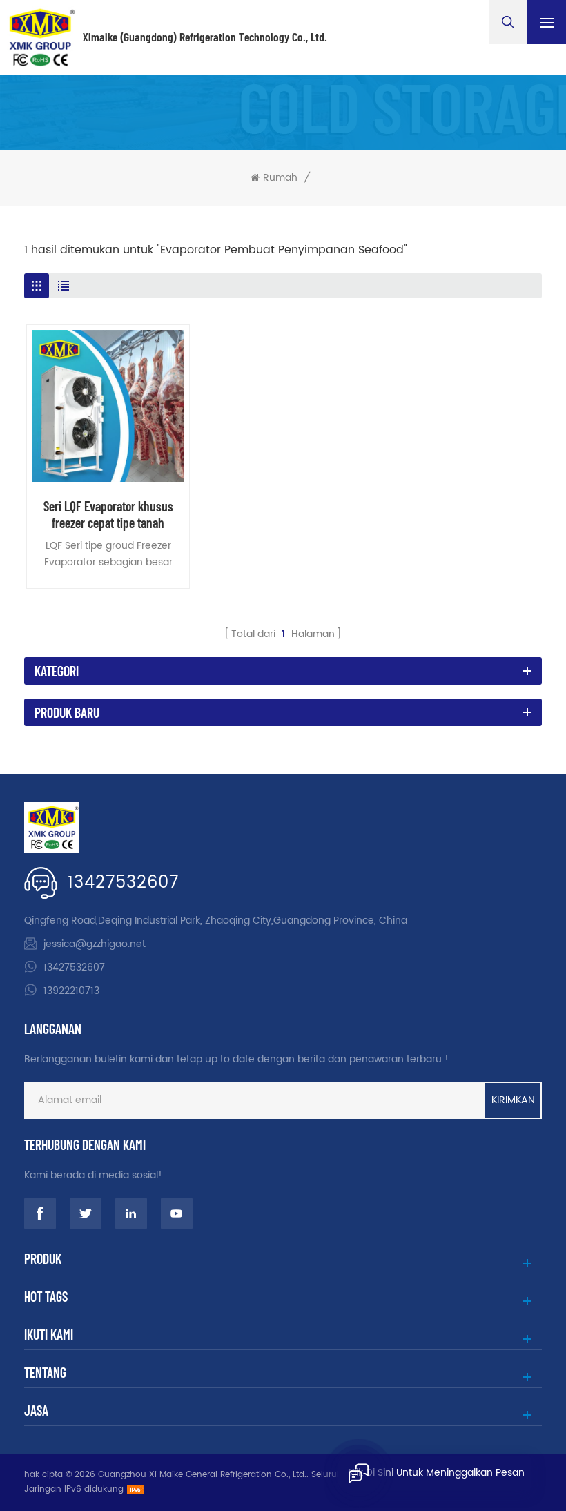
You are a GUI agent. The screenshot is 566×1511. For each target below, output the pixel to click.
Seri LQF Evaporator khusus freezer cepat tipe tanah (108, 514)
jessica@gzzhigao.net (94, 944)
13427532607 (123, 883)
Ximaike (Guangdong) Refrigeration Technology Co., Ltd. (205, 37)
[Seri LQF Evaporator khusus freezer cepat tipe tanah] (108, 406)
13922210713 (71, 991)
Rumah (280, 178)
